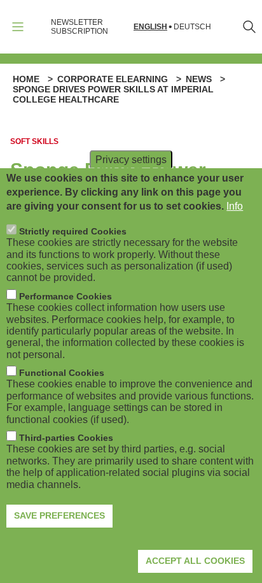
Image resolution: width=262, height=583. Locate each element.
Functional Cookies (61, 373)
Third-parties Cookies (66, 438)
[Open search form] (249, 27)
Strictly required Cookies (73, 231)
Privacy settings (131, 159)
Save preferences (59, 515)
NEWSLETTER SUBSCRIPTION (79, 27)
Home (26, 79)
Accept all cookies (195, 561)
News (199, 79)
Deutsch (192, 27)
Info (234, 206)
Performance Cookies (65, 296)
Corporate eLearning (112, 79)
